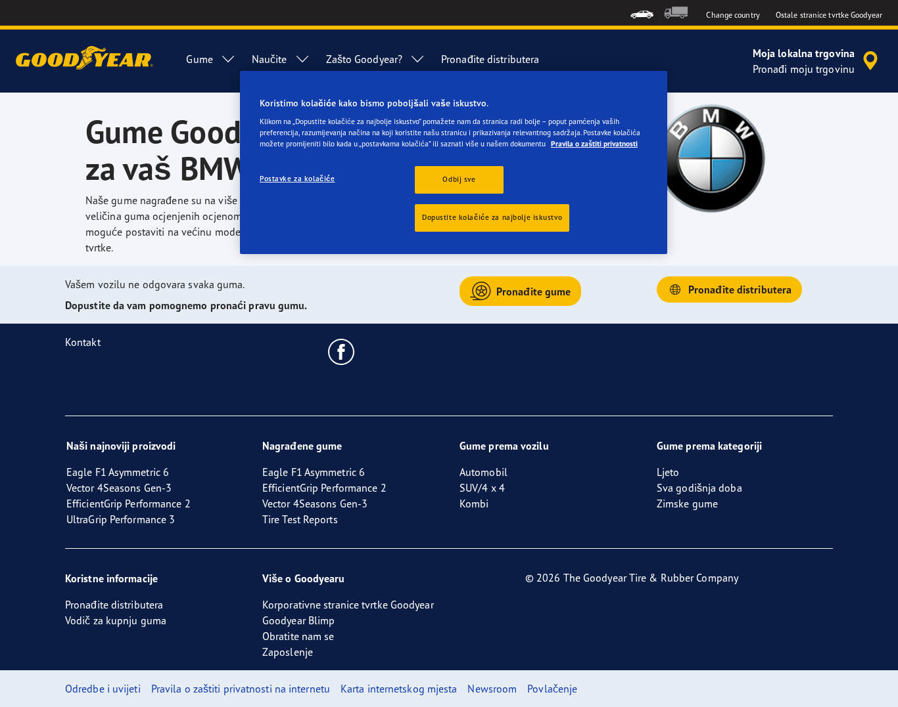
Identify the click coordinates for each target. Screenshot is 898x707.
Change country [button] (732, 15)
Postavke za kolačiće (297, 178)
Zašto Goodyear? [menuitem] (364, 59)
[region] (453, 163)
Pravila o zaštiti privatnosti (594, 143)
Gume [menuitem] (199, 59)
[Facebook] (341, 351)
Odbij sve (458, 179)
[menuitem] (641, 13)
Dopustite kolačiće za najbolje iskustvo (492, 217)
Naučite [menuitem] (269, 59)
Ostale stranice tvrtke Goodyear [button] (829, 15)
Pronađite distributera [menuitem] (490, 59)
